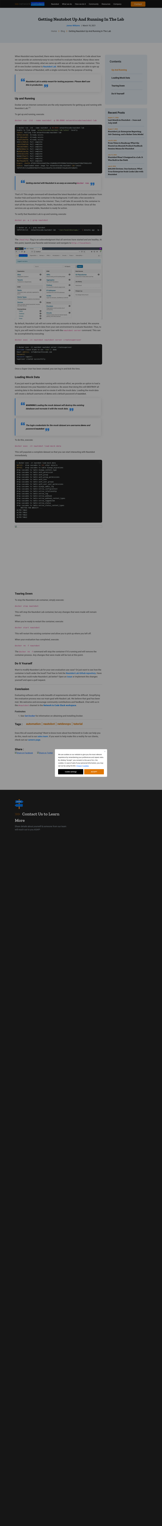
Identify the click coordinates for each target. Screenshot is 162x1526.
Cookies (86, 766)
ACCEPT (94, 772)
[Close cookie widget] (104, 751)
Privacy (79, 766)
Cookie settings (71, 772)
